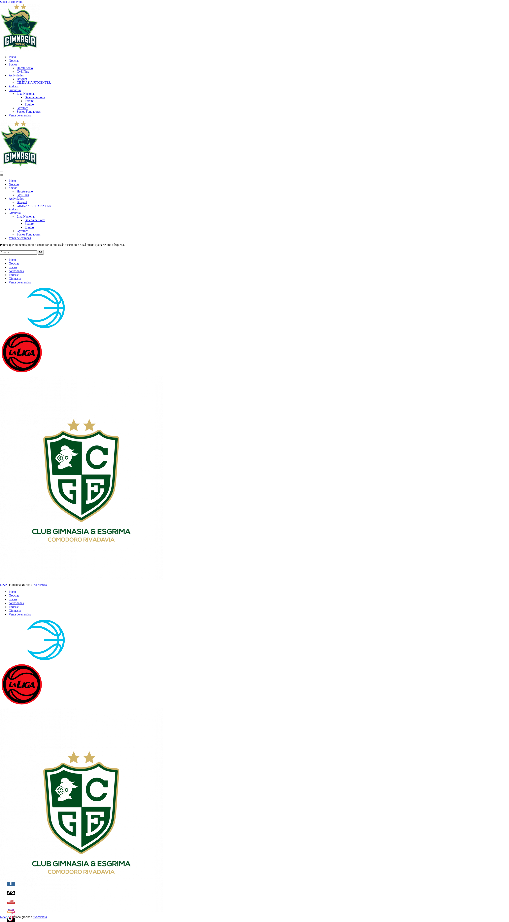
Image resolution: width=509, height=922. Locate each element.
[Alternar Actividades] (69, 198)
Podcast (13, 86)
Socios (13, 267)
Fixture (29, 101)
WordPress (40, 584)
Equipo (29, 104)
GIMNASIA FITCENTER (34, 82)
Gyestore (22, 108)
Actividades (16, 271)
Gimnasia (15, 278)
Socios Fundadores (29, 111)
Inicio (12, 57)
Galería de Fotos (35, 97)
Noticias (14, 60)
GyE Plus (23, 71)
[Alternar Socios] (69, 188)
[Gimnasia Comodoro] (20, 50)
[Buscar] (41, 252)
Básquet (22, 79)
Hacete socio (25, 68)
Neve (3, 584)
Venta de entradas (20, 115)
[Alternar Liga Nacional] (69, 216)
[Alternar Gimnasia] (69, 213)
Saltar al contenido (11, 1)
